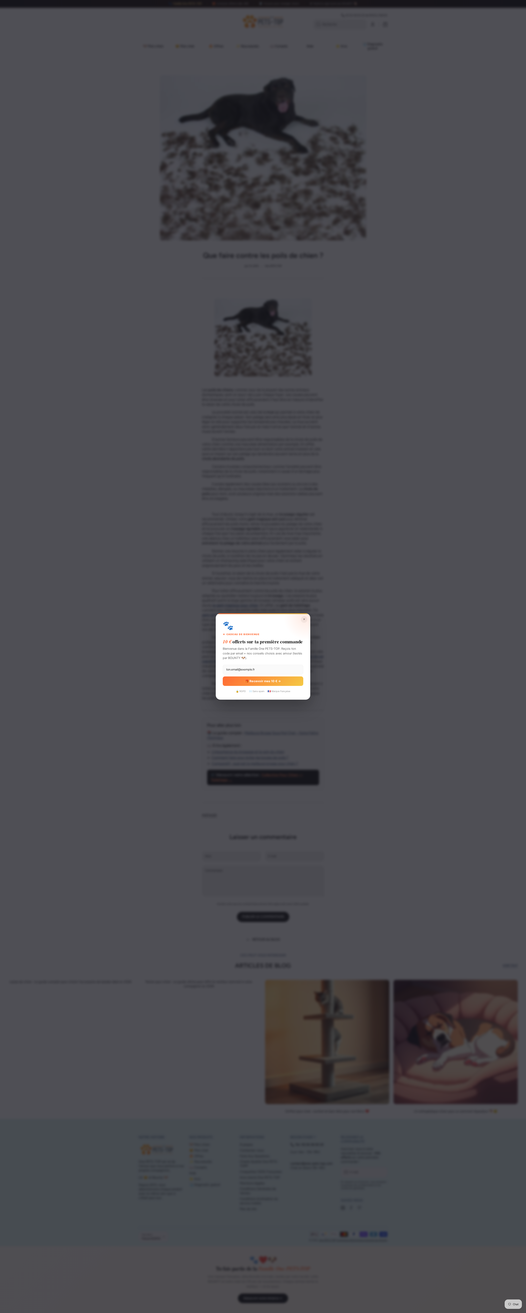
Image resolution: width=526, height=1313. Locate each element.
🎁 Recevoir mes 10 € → (263, 681)
